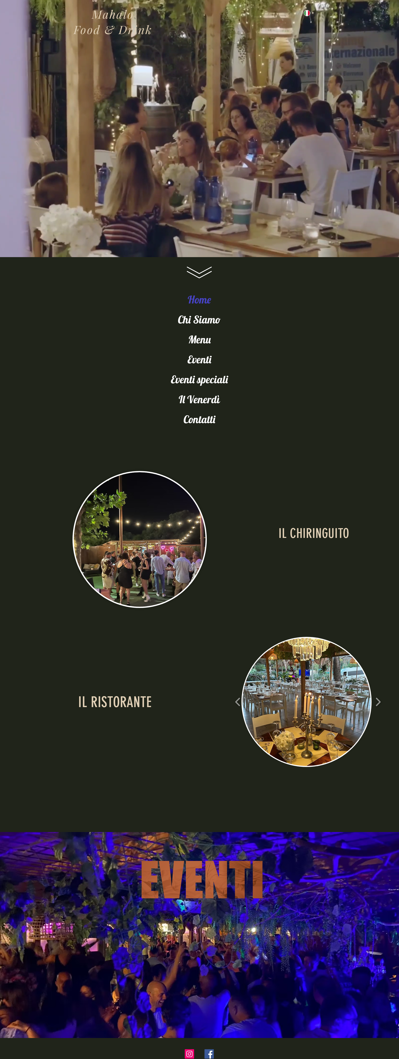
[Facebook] (209, 1054)
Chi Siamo (199, 319)
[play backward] (238, 702)
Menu (199, 339)
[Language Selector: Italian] (309, 13)
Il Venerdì (199, 399)
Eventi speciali (199, 379)
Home (199, 299)
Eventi (199, 359)
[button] (306, 702)
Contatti (199, 419)
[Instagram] (189, 1054)
